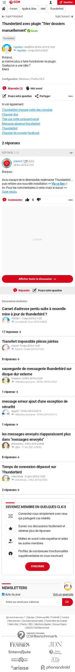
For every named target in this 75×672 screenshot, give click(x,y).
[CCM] (15, 2)
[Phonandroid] (55, 667)
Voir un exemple (63, 594)
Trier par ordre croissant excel (20, 119)
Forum (13, 8)
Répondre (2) (15, 88)
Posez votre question (19, 96)
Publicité (55, 617)
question (68, 2)
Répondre (24, 290)
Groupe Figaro (60, 624)
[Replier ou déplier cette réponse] (71, 153)
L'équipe (30, 617)
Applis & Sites (29, 8)
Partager (45, 96)
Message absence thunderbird (21, 124)
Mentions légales (43, 624)
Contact (65, 617)
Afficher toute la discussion (35, 278)
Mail (43, 8)
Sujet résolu (9, 192)
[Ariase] (20, 667)
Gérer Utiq (13, 624)
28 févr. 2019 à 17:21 (23, 165)
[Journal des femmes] (20, 644)
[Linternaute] (20, 652)
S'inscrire (37, 566)
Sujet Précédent (14, 16)
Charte (23, 624)
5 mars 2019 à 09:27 (38, 50)
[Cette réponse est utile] (27, 200)
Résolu (34, 30)
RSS (31, 624)
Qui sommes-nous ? (15, 617)
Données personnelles (32, 621)
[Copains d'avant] (20, 659)
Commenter (14, 199)
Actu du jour (12, 594)
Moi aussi (36, 88)
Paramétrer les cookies (56, 621)
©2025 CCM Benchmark (37, 627)
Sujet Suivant (62, 16)
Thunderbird (56, 8)
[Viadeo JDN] (55, 659)
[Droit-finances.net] (55, 652)
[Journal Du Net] (55, 644)
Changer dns (10, 114)
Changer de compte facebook (20, 133)
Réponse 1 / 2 (10, 152)
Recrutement (14, 621)
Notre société (43, 617)
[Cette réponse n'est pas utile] (38, 200)
